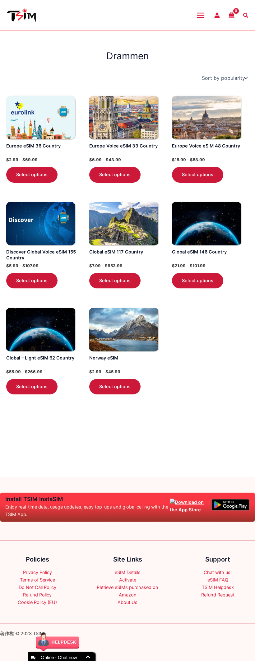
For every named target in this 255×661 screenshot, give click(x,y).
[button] (246, 15)
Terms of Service (37, 580)
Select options (32, 174)
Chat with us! (218, 572)
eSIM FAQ (217, 580)
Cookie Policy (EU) (37, 602)
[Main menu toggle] (200, 15)
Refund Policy (37, 595)
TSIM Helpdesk (218, 587)
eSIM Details (128, 572)
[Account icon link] (217, 15)
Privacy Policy (37, 572)
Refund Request (217, 595)
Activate (127, 580)
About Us (127, 602)
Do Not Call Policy (37, 587)
